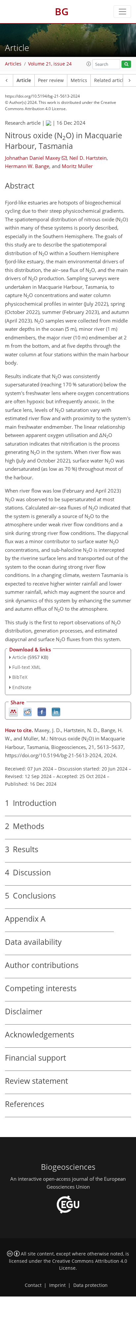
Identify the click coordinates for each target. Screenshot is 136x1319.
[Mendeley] (13, 711)
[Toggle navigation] (122, 11)
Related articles (111, 80)
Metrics (79, 80)
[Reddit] (27, 711)
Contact (33, 1285)
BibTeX (19, 677)
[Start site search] (126, 64)
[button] (88, 64)
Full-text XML (26, 667)
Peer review (51, 80)
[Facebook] (41, 711)
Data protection (90, 1285)
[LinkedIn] (55, 711)
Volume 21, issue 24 (50, 64)
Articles (13, 64)
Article (24, 80)
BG (62, 11)
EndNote (21, 687)
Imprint (57, 1285)
